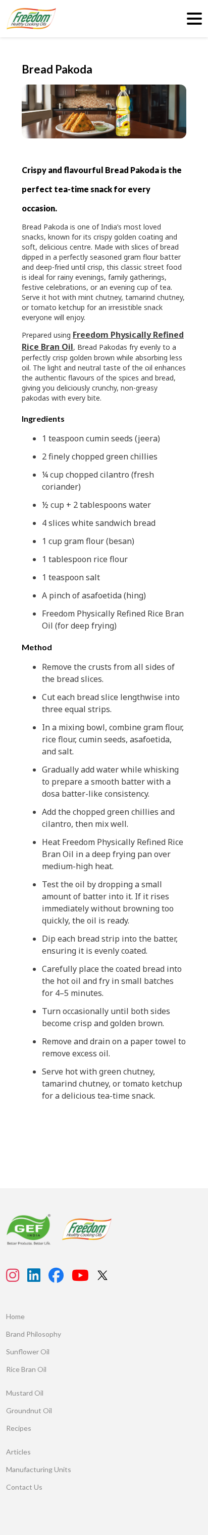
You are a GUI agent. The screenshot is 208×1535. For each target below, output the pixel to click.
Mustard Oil (24, 1393)
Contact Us (24, 1487)
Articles (18, 1451)
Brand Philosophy (33, 1334)
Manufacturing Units (38, 1469)
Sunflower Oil (27, 1351)
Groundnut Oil (29, 1410)
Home (15, 1316)
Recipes (18, 1428)
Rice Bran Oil (26, 1369)
